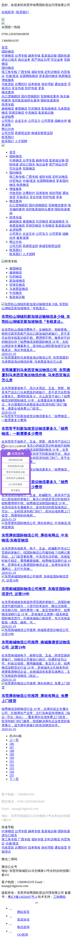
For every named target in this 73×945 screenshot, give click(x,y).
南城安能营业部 (42, 133)
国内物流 (8, 67)
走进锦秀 (8, 116)
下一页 (14, 779)
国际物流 (8, 51)
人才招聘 (21, 141)
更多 (41, 88)
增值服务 (8, 80)
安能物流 (29, 168)
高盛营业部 (22, 133)
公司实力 (34, 120)
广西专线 (24, 72)
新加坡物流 (49, 108)
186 (11, 744)
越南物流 (8, 108)
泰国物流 (21, 108)
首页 (5, 47)
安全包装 (18, 88)
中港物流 (8, 55)
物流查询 (8, 92)
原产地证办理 (40, 59)
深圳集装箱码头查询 (26, 100)
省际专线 (37, 72)
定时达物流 (52, 72)
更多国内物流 (48, 76)
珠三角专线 (9, 72)
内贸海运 (15, 180)
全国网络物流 (28, 76)
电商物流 (64, 76)
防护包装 (31, 88)
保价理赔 (47, 84)
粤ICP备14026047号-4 (22, 896)
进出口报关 (9, 59)
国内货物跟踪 (30, 96)
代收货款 (8, 84)
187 (11, 747)
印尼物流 (34, 108)
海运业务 (24, 59)
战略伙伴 (61, 120)
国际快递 (64, 55)
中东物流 (31, 112)
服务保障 (22, 237)
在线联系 (8, 12)
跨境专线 (8, 104)
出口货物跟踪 (11, 96)
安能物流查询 (49, 96)
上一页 (14, 740)
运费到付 (21, 84)
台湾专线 (21, 55)
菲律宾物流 (16, 112)
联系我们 (22, 12)
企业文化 (21, 120)
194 (11, 771)
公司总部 (8, 133)
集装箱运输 (49, 55)
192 (11, 764)
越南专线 (34, 55)
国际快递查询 (49, 100)
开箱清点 (22, 197)
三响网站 (59, 896)
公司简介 (8, 120)
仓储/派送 (12, 76)
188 (11, 751)
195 (11, 775)
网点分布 (8, 129)
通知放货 (61, 84)
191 (11, 761)
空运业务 (57, 59)
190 (11, 757)
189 (11, 754)
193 (11, 768)
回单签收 (34, 84)
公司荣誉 (47, 120)
